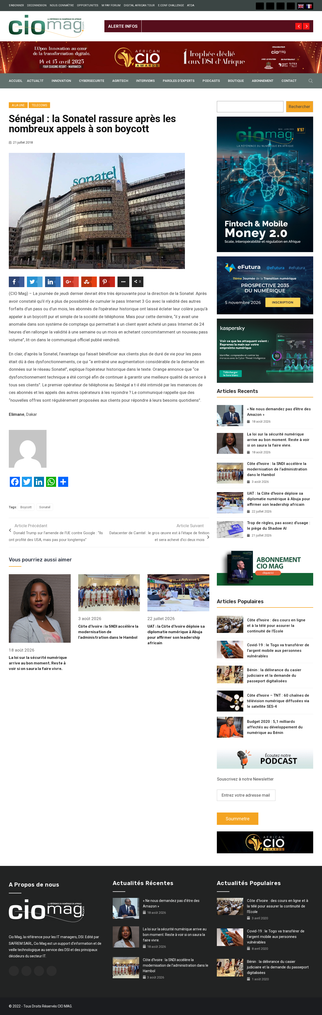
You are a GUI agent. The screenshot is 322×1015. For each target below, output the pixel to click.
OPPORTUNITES (87, 5)
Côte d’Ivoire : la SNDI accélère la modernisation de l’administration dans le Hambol (108, 632)
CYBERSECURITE (91, 81)
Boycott (26, 507)
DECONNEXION (37, 5)
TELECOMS (39, 105)
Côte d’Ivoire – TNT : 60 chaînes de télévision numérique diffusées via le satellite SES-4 (278, 701)
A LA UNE (18, 105)
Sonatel (44, 507)
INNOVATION (61, 81)
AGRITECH (120, 81)
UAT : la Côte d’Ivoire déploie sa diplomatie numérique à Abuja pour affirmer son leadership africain (278, 499)
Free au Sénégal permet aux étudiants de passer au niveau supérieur (206, 22)
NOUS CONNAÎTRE (62, 5)
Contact (289, 81)
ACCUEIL (15, 81)
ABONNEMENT (262, 81)
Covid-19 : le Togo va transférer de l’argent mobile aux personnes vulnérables (278, 650)
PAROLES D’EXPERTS (178, 81)
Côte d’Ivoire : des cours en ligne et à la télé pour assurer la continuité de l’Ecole (276, 625)
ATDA (190, 5)
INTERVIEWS (145, 81)
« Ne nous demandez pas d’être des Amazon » (279, 412)
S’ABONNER (16, 5)
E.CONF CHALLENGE (171, 5)
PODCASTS (211, 81)
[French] (309, 6)
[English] (301, 6)
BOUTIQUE (236, 81)
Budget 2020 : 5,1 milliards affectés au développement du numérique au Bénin (275, 727)
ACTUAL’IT (35, 81)
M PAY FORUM (111, 5)
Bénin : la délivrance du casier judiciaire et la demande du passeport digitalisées (274, 675)
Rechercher (299, 106)
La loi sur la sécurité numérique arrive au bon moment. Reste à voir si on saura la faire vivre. (38, 663)
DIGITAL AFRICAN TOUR (139, 5)
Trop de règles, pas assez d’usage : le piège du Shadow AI (278, 526)
